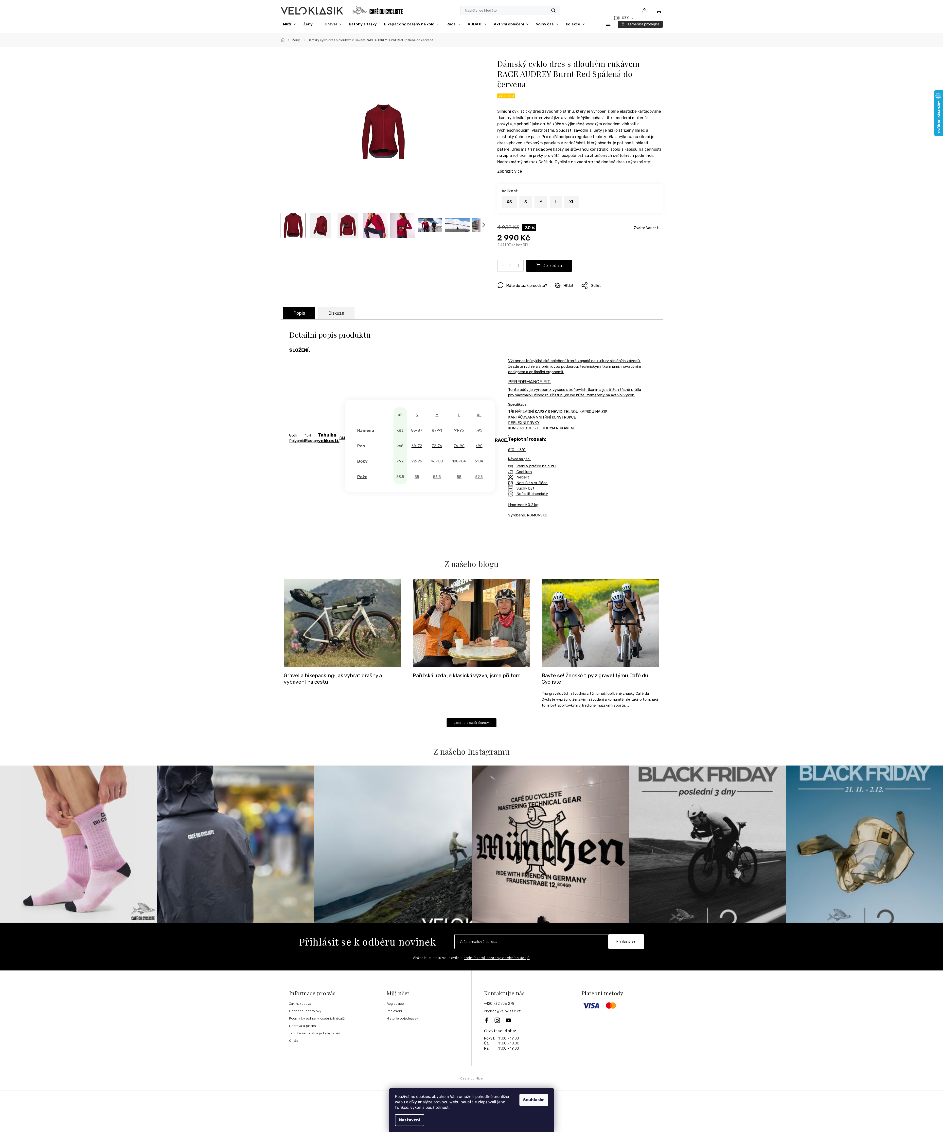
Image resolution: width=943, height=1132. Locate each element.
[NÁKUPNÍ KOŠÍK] (657, 10)
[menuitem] (289, 24)
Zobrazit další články (471, 723)
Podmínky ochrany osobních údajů (317, 1018)
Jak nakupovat (301, 1003)
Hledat (553, 10)
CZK (626, 18)
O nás (293, 1040)
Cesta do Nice (471, 1078)
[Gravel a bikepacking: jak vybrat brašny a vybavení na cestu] (342, 623)
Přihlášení (394, 1011)
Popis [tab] (299, 313)
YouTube (509, 1020)
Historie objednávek (403, 1018)
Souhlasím (534, 1099)
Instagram (498, 1020)
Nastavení (409, 1120)
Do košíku (552, 265)
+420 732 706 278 (499, 1004)
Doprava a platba (302, 1026)
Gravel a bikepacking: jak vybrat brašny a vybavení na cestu (333, 679)
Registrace (395, 1003)
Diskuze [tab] (336, 313)
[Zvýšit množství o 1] (518, 267)
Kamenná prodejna (643, 24)
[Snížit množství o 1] (502, 267)
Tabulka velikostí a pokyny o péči (315, 1033)
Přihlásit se (626, 941)
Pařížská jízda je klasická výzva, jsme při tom (466, 675)
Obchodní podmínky (305, 1011)
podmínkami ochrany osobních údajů (496, 958)
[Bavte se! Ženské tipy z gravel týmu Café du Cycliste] (600, 623)
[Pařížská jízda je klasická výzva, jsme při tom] (471, 623)
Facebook (487, 1020)
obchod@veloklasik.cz (502, 1011)
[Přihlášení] (644, 10)
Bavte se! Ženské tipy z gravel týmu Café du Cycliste (595, 679)
